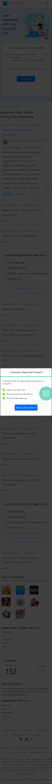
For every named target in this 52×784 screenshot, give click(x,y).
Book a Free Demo (26, 407)
